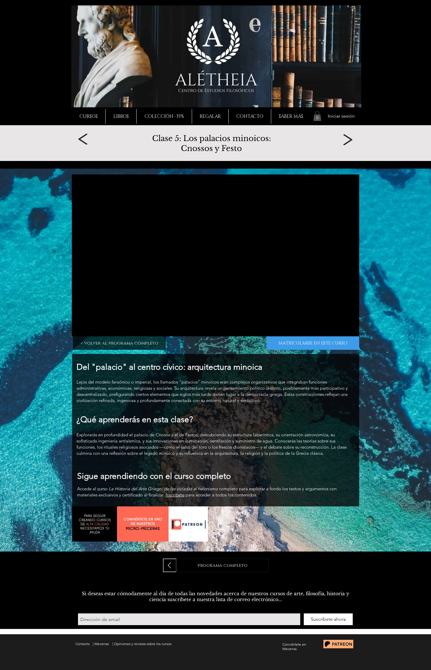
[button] (317, 116)
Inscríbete (175, 495)
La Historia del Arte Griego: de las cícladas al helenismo (163, 488)
